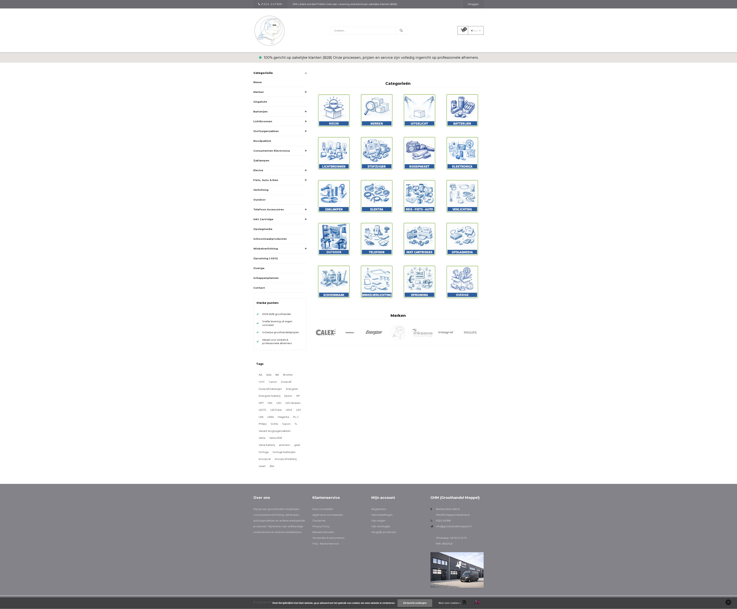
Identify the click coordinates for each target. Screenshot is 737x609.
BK (277, 374)
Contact (259, 287)
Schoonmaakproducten (270, 238)
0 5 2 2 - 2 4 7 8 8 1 (271, 4)
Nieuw (257, 82)
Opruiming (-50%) (265, 258)
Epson (288, 395)
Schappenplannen (266, 277)
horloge (264, 452)
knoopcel (265, 458)
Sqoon (286, 423)
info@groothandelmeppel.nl (454, 526)
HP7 (261, 402)
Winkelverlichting (265, 248)
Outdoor (259, 199)
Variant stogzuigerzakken (275, 430)
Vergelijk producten (383, 532)
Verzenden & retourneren (328, 537)
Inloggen (473, 4)
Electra (258, 170)
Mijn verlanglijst (380, 526)
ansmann (284, 444)
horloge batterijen (284, 452)
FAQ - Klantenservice (325, 543)
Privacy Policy (321, 526)
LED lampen (293, 402)
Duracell (286, 381)
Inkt (270, 402)
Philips (263, 423)
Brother (288, 374)
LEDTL (262, 409)
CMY (262, 381)
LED (278, 402)
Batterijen (260, 111)
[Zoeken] (401, 30)
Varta (262, 437)
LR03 (289, 409)
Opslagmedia (262, 229)
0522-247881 (443, 520)
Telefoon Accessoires (268, 209)
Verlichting (261, 189)
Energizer (292, 388)
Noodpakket (262, 140)
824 (272, 466)
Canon (273, 381)
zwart (262, 466)
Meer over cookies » (450, 603)
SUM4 (274, 423)
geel (297, 444)
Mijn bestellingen (381, 514)
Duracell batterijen (270, 388)
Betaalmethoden (323, 532)
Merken (258, 91)
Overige (258, 268)
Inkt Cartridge (263, 219)
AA (260, 374)
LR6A (270, 416)
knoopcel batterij (286, 458)
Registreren (378, 509)
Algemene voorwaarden (327, 514)
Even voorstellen (322, 509)
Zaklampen (261, 160)
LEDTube (276, 409)
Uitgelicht (260, 101)
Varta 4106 (275, 437)
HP (298, 395)
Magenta (283, 416)
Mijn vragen (378, 520)
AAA (268, 374)
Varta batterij (267, 444)
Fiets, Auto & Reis (265, 180)
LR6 (261, 416)
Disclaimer (319, 520)
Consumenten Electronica (271, 150)
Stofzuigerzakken (266, 131)
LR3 (298, 409)
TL (296, 423)
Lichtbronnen (262, 121)
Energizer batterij (269, 395)
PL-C (296, 416)
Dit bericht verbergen (414, 603)
